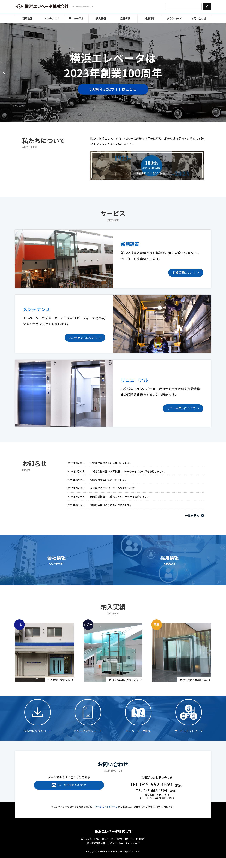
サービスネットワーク (106, 806)
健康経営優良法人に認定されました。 (111, 463)
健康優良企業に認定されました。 (108, 479)
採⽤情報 (140, 839)
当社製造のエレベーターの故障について (112, 488)
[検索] (207, 6)
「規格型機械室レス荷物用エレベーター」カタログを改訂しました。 (128, 471)
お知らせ (129, 839)
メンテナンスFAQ (90, 839)
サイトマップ (132, 843)
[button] (221, 72)
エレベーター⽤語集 (112, 839)
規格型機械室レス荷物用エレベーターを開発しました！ (121, 496)
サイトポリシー (115, 843)
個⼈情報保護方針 (96, 843)
